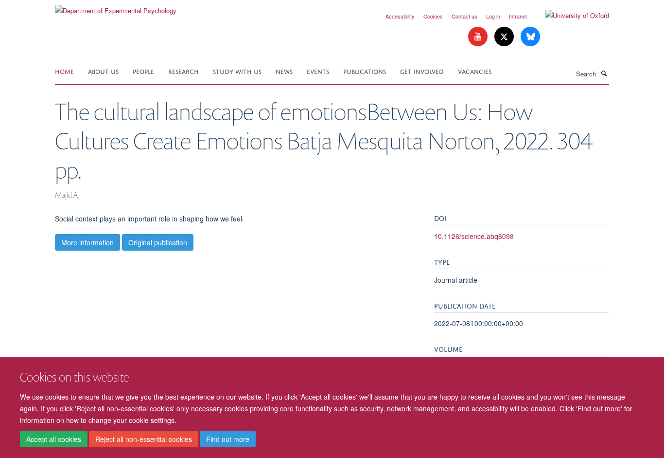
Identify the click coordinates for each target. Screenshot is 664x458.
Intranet (518, 16)
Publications (364, 70)
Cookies (433, 16)
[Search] (603, 73)
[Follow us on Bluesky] (530, 36)
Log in (493, 16)
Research (183, 70)
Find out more (227, 439)
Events (318, 70)
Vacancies (474, 70)
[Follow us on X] (505, 36)
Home (64, 70)
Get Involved (422, 70)
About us (103, 70)
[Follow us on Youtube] (478, 36)
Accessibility (400, 16)
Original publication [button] (157, 242)
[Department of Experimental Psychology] (115, 7)
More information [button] (87, 242)
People (143, 70)
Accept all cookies (53, 439)
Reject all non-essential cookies (143, 439)
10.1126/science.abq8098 (474, 236)
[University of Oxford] (569, 15)
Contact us (464, 16)
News (284, 70)
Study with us (237, 70)
